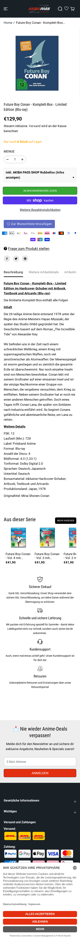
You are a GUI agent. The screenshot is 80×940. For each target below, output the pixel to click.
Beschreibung (13, 272)
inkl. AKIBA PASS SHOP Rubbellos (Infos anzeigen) (35, 174)
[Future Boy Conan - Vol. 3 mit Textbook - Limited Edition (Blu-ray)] (47, 537)
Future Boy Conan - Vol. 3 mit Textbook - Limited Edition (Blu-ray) (47, 556)
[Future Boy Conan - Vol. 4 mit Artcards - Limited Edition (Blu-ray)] (18, 537)
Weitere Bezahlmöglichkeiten (40, 210)
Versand (35, 126)
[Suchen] (60, 9)
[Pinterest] (25, 258)
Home (8, 23)
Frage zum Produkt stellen (28, 248)
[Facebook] (7, 258)
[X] (16, 258)
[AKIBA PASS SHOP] (39, 8)
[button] (6, 9)
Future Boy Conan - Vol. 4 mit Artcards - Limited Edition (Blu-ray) (18, 556)
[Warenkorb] (72, 9)
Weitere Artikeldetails (44, 272)
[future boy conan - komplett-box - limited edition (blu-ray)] (37, 63)
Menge (9, 151)
